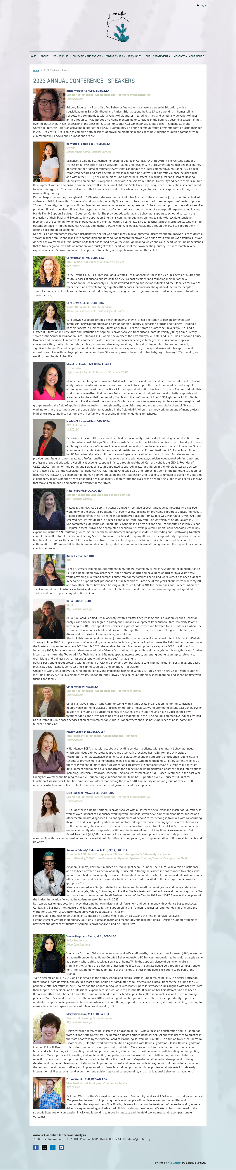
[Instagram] (61, 1147)
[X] (44, 1147)
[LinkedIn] (52, 1147)
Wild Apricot (174, 1162)
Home (36, 70)
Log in (203, 5)
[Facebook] (36, 1147)
